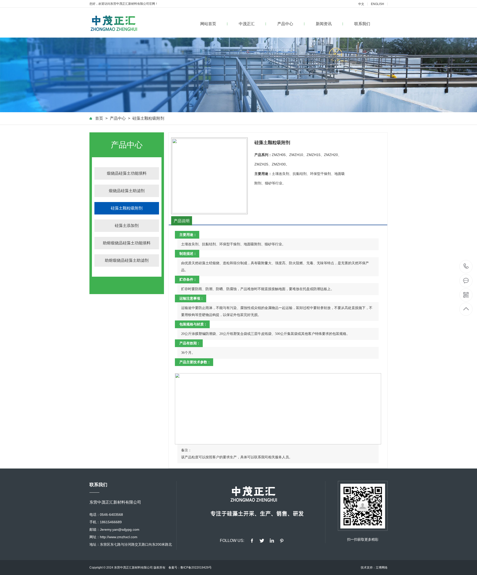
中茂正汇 (247, 24)
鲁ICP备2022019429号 (196, 567)
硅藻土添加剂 (127, 225)
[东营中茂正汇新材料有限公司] (115, 23)
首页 (99, 118)
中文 (361, 4)
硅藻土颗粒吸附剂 (148, 118)
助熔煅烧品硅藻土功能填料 (127, 243)
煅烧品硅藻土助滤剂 (127, 191)
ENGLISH (377, 4)
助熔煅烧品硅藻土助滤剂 (127, 260)
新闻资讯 (324, 24)
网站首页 (208, 24)
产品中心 (285, 24)
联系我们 (362, 24)
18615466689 (466, 266)
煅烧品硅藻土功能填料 (127, 173)
